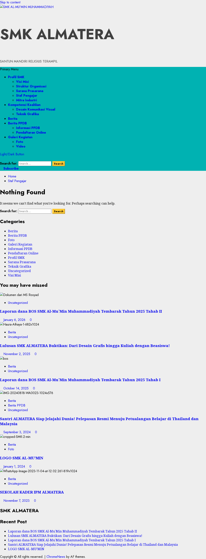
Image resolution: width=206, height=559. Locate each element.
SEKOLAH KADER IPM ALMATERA (32, 491)
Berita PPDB (17, 123)
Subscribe (10, 168)
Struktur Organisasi (31, 86)
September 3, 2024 (17, 432)
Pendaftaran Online (31, 132)
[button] (9, 69)
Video (20, 146)
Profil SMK (16, 77)
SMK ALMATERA (57, 34)
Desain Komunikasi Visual (35, 109)
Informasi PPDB (28, 128)
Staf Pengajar (26, 95)
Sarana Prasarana (29, 91)
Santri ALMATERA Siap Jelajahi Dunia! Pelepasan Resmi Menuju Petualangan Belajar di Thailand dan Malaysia (93, 544)
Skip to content (10, 2)
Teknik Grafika (27, 114)
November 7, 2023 (17, 500)
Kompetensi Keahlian (24, 104)
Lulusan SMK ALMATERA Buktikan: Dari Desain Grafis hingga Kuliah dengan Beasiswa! (85, 345)
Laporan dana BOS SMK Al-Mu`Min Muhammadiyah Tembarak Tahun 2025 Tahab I (80, 379)
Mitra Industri (26, 100)
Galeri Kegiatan (20, 137)
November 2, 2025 (17, 354)
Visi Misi (22, 81)
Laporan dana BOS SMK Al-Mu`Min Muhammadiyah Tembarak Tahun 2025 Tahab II (81, 311)
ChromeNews (55, 556)
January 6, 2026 (14, 319)
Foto (19, 141)
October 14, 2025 (16, 388)
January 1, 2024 (14, 466)
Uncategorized (19, 271)
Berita (12, 118)
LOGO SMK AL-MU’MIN (21, 457)
